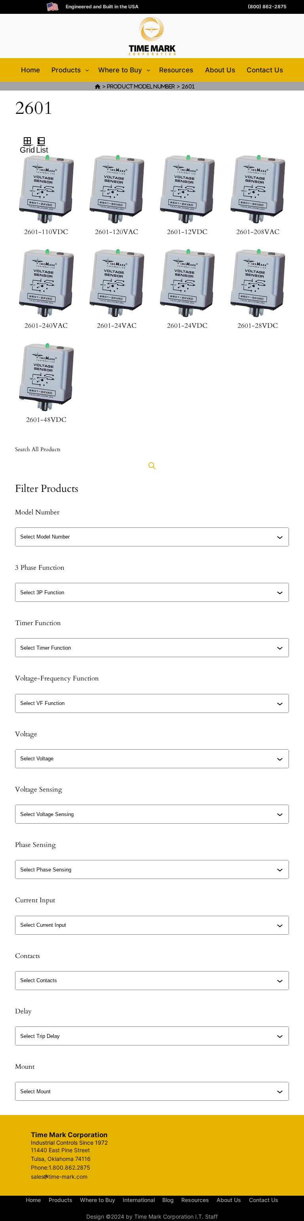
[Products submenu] (87, 70)
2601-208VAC (257, 232)
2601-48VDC (46, 420)
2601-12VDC (187, 232)
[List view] (44, 142)
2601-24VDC (187, 326)
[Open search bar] (152, 465)
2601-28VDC (258, 326)
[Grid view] (26, 142)
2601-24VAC (117, 326)
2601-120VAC (116, 232)
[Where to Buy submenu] (148, 70)
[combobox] (152, 537)
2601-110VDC (46, 232)
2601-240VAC (46, 326)
